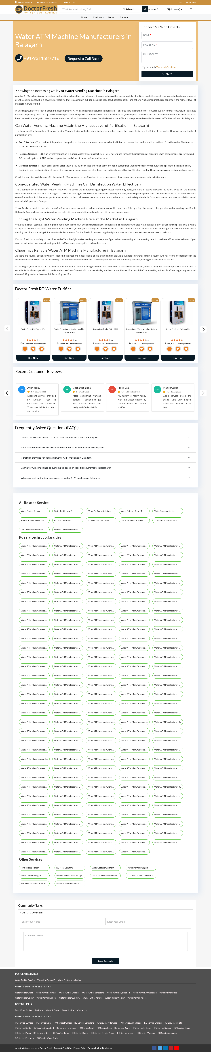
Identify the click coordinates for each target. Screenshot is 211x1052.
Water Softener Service (164, 511)
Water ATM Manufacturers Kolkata (35, 546)
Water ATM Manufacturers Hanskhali (135, 703)
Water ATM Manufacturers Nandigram (135, 796)
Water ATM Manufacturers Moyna (102, 787)
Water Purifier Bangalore (93, 992)
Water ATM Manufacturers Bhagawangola (68, 648)
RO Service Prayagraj (24, 1038)
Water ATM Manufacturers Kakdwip (35, 731)
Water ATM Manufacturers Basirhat (168, 638)
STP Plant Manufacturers (165, 520)
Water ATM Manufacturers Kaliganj (168, 731)
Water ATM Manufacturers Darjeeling (102, 592)
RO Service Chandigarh (47, 1038)
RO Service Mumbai (63, 1023)
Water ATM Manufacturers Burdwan (102, 657)
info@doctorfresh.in (48, 2)
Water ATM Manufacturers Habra (102, 703)
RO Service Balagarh (30, 867)
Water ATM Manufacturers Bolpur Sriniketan (35, 657)
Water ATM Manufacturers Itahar (68, 722)
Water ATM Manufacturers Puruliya (35, 583)
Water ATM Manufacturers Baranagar (68, 555)
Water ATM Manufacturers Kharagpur (35, 601)
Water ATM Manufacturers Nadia (135, 573)
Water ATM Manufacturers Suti (102, 842)
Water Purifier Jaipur (24, 998)
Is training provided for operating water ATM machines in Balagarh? (56, 457)
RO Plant (39, 1010)
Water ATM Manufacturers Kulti (35, 573)
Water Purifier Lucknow (69, 998)
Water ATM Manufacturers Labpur (35, 759)
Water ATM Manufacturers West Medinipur (35, 620)
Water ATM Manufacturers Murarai (135, 787)
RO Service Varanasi (146, 1033)
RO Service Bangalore (84, 1023)
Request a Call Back (83, 58)
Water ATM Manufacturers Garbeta (135, 694)
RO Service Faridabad (66, 1028)
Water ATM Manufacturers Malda (68, 573)
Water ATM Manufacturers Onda (35, 805)
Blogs (111, 17)
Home (84, 17)
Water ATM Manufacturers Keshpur (135, 740)
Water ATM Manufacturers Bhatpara (35, 564)
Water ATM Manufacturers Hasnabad (168, 712)
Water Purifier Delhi (24, 992)
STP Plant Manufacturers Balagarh (141, 875)
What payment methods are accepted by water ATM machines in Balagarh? (60, 477)
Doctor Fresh (46, 1048)
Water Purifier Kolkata (46, 998)
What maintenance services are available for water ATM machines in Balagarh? (62, 447)
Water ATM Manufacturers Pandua (135, 805)
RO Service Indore (42, 1033)
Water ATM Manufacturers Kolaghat (68, 749)
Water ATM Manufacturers (66, 529)
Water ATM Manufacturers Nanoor (168, 796)
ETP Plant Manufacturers (32, 529)
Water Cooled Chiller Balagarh (70, 875)
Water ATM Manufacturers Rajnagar (102, 824)
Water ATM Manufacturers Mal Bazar (68, 768)
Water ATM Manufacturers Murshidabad (102, 573)
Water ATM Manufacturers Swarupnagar (135, 842)
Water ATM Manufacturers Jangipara (168, 722)
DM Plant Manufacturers (132, 520)
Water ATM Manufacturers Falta (168, 685)
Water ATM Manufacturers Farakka (35, 694)
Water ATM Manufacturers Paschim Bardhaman (35, 610)
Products (97, 17)
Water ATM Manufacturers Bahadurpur (68, 629)
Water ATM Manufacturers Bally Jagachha (135, 629)
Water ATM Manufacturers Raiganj (68, 610)
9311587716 (68, 2)
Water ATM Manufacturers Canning (168, 657)
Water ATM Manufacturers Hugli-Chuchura (35, 592)
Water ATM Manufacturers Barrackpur (68, 638)
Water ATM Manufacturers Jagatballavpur (102, 722)
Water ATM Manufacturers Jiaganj (168, 787)
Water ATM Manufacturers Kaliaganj (135, 731)
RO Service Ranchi (80, 1033)
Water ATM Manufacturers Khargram (35, 749)
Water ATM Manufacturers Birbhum (168, 583)
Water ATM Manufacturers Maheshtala (102, 601)
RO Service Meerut (125, 1033)
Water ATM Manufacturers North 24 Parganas (102, 546)
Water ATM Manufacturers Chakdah (35, 666)
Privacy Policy (80, 1048)
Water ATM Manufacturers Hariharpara (168, 703)
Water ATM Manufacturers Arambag (135, 620)
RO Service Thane (182, 1028)
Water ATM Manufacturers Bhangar (135, 648)
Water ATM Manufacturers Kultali (168, 749)
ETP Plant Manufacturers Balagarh (35, 883)
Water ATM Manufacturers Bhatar (168, 648)
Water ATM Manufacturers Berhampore (168, 555)
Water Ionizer (68, 1010)
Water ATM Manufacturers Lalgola (68, 759)
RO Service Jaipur (122, 1028)
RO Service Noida (23, 1028)
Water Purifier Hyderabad (118, 992)
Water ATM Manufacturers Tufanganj (102, 851)
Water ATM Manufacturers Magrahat (168, 759)
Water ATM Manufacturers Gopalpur (102, 564)
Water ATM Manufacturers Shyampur (35, 842)
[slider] (32, 340)
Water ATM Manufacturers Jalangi (135, 722)
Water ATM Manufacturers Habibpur (68, 703)
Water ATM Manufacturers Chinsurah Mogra (102, 666)
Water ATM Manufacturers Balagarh (102, 629)
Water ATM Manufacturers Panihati (168, 573)
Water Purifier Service (31, 511)
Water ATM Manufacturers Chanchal (68, 666)
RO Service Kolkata (173, 1023)
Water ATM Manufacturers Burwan (135, 657)
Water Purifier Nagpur (115, 998)
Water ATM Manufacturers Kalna (35, 740)
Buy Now (33, 357)
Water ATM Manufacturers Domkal (102, 685)
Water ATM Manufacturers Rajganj (68, 824)
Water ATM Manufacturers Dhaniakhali (102, 675)
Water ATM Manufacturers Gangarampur (102, 694)
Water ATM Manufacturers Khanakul (168, 740)
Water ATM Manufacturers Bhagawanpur (102, 648)
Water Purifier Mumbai (46, 992)
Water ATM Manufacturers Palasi (68, 805)
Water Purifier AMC (63, 511)
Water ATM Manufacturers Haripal (68, 712)
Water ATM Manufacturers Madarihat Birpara (135, 759)
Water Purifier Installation (99, 511)
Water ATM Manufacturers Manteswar (35, 777)
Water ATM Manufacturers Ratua (35, 833)
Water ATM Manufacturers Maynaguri (168, 777)
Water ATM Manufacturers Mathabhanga (68, 777)
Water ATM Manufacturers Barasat (102, 555)
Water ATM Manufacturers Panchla (102, 805)
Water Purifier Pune (168, 992)
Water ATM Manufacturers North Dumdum (168, 601)
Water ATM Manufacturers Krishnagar (102, 749)
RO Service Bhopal (61, 1033)
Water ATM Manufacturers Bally (135, 583)
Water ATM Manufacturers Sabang (68, 833)
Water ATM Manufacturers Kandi (68, 740)
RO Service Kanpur (162, 1028)
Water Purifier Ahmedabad (145, 992)
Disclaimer (107, 1048)
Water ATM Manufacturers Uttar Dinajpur (135, 851)
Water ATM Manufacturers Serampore (135, 610)
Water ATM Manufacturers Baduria (168, 620)
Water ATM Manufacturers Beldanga (35, 648)
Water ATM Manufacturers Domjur (68, 685)
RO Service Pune (104, 1028)
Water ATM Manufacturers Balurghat (168, 629)
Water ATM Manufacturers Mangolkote (135, 768)
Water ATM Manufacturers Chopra (135, 666)
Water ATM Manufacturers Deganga (68, 675)
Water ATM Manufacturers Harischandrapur (102, 712)
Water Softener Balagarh (103, 867)
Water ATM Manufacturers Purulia (168, 814)
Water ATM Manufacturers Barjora (35, 638)
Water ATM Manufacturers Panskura (168, 805)
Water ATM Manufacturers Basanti (135, 638)
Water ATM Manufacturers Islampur (35, 722)
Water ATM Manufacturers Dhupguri (135, 675)
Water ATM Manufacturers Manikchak (168, 768)
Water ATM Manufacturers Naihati (135, 601)
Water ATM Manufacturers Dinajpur (168, 675)
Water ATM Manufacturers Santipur (168, 833)
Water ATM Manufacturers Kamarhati (168, 592)
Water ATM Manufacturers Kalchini (68, 731)
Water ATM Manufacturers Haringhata (35, 712)
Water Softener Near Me (132, 511)
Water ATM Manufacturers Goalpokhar (168, 694)
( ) (152, 9)
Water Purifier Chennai (69, 992)
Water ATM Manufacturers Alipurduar (68, 620)
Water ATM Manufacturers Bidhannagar (68, 564)
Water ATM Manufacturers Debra (35, 675)
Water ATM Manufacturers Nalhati (102, 796)
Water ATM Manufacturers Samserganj (135, 833)
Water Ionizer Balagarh (31, 875)
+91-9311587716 (24, 2)
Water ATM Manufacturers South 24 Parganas (135, 546)
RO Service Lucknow (142, 1028)
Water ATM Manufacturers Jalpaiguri (135, 564)
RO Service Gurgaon (24, 1023)
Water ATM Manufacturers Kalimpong (168, 564)
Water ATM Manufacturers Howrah (68, 546)
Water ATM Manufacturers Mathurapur (102, 777)
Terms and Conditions (166, 67)
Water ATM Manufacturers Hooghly (35, 555)
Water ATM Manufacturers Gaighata (68, 694)
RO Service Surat (86, 1028)
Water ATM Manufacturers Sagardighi (102, 833)
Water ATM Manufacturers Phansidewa (68, 814)
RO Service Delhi (43, 1023)
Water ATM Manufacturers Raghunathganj (35, 824)
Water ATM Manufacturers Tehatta (68, 851)
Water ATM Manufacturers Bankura (168, 546)
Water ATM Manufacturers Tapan (35, 851)
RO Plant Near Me (62, 520)
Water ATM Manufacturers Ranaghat (135, 824)
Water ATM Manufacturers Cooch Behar (68, 592)
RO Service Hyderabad (107, 1023)
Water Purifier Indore (136, 998)
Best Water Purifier (23, 1010)
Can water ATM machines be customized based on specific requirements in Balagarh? (66, 467)
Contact (124, 17)
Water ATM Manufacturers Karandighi (102, 740)
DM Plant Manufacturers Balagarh (106, 875)
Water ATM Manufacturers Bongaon (68, 657)
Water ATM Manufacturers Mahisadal (35, 768)
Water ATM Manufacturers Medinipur (35, 787)
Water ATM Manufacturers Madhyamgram (68, 601)
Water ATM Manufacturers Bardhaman (135, 555)
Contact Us (82, 1010)
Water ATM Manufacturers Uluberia (168, 610)
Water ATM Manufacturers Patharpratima (35, 814)
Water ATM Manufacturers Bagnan (35, 629)
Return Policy (94, 1048)
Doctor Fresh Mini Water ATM (33, 329)
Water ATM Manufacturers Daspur (168, 666)
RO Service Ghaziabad (44, 1028)
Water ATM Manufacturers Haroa (135, 712)
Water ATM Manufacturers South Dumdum (68, 583)
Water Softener (52, 1010)
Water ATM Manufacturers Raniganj (168, 824)
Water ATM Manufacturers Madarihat (102, 759)
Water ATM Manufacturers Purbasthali (135, 814)
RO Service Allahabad (167, 1033)
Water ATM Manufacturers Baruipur (102, 638)
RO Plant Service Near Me (32, 520)
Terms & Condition (63, 1048)
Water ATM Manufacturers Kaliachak (102, 731)
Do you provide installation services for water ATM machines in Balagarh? (60, 437)
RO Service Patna (23, 1033)
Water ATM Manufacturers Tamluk (168, 842)
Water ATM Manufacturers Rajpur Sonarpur (102, 610)
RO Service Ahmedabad (130, 1023)
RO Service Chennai (153, 1023)
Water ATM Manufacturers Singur (68, 842)
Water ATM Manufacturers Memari (68, 787)
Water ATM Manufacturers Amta (102, 620)
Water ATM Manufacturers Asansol (102, 583)
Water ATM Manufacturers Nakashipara (68, 796)
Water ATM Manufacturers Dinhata (35, 685)
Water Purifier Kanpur (92, 998)
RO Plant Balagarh (64, 867)
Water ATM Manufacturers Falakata (135, 685)
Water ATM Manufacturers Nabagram (35, 796)
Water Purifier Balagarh (137, 867)
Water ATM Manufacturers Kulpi (135, 749)
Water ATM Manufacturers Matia (135, 777)
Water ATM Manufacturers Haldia (135, 592)
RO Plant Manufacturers (99, 520)
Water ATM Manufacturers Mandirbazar (102, 768)
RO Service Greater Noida (102, 1033)
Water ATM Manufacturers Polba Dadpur (102, 814)
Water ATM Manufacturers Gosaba (35, 703)
